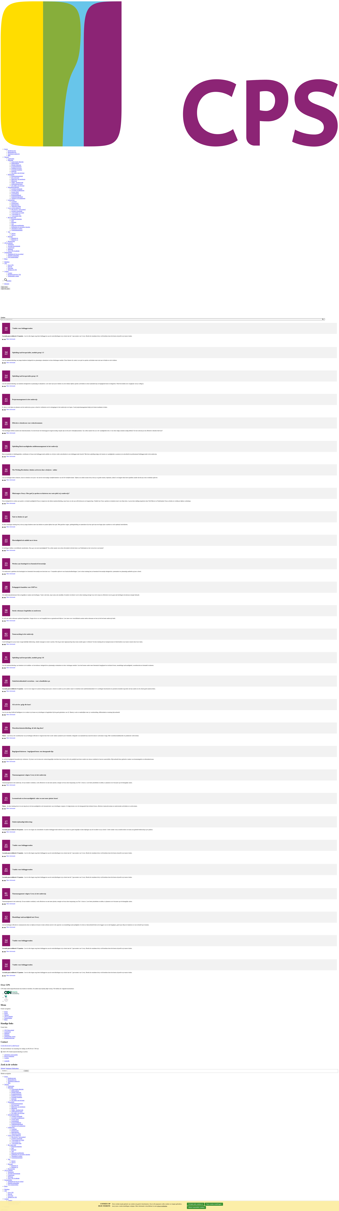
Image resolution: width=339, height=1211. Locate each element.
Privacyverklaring (9, 1056)
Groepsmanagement (16, 230)
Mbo (9, 155)
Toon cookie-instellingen (213, 1204)
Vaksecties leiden (16, 206)
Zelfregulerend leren (17, 184)
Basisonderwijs (12, 152)
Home (6, 1011)
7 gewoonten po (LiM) (17, 212)
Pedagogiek (11, 174)
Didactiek (10, 160)
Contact (6, 271)
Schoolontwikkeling (13, 187)
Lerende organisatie (16, 189)
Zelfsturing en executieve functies (20, 227)
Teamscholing (8, 252)
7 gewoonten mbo (16, 216)
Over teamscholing (13, 257)
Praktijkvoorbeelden (13, 255)
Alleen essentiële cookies (196, 1207)
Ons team (10, 268)
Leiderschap (11, 200)
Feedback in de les (16, 168)
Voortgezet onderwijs (14, 154)
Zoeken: (4, 1070)
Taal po (13, 233)
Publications (15, 1068)
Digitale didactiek (16, 165)
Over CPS (11, 265)
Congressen (11, 247)
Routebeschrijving (9, 1038)
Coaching (14, 201)
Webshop (6, 262)
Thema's (6, 157)
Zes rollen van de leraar (17, 173)
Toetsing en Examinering (18, 198)
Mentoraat (14, 181)
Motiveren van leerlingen (18, 179)
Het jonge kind (12, 217)
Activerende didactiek (17, 162)
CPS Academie (8, 243)
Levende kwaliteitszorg (17, 190)
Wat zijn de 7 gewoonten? (18, 209)
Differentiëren (15, 163)
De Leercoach (15, 177)
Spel (12, 220)
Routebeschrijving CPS (14, 274)
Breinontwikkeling (16, 219)
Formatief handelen (16, 170)
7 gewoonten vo (15, 214)
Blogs (6, 259)
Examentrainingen (16, 166)
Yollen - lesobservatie (17, 182)
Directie (10, 266)
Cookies (6, 1058)
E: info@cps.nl (15, 1045)
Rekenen (13, 222)
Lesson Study (15, 192)
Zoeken (3, 317)
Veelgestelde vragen (13, 276)
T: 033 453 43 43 (5, 1045)
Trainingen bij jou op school (15, 254)
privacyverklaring (162, 1206)
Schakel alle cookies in (195, 1204)
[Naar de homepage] (169, 146)
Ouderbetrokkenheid (17, 197)
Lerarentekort (15, 193)
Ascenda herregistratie (14, 246)
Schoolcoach (14, 203)
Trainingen (11, 244)
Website (3, 1068)
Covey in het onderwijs (14, 208)
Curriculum (11, 158)
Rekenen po (14, 238)
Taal (12, 224)
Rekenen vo (14, 240)
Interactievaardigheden (17, 225)
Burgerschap (11, 241)
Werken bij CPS (12, 270)
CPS (5, 263)
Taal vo (13, 235)
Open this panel (5, 288)
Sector (6, 149)
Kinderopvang (12, 150)
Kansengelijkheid (16, 195)
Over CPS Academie (13, 251)
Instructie (13, 171)
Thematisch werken (16, 228)
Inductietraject (15, 205)
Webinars (10, 249)
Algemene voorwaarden (11, 1054)
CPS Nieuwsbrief (9, 1030)
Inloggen (6, 284)
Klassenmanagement (17, 176)
